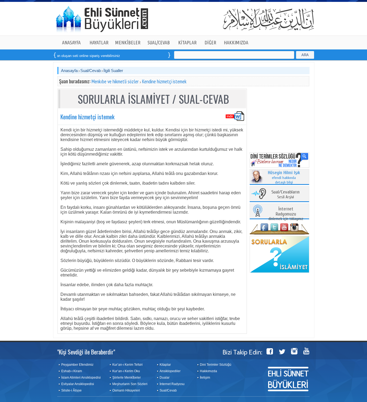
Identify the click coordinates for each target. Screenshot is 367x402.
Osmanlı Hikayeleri (126, 390)
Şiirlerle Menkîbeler (126, 377)
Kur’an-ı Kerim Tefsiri (127, 365)
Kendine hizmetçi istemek (164, 81)
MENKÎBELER (128, 42)
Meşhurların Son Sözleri (129, 384)
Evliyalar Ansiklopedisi (77, 384)
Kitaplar (165, 365)
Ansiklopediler (170, 371)
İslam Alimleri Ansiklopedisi (81, 377)
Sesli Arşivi (285, 194)
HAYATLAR (99, 42)
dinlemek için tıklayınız (285, 214)
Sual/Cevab (90, 70)
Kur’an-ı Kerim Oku (126, 371)
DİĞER (210, 42)
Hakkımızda (208, 371)
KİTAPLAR (187, 42)
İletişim (205, 377)
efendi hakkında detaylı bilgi (284, 178)
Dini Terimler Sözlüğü (215, 365)
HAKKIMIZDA (236, 42)
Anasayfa (69, 70)
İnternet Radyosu (172, 384)
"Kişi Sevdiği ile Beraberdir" (86, 351)
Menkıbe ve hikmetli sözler (115, 81)
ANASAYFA (71, 42)
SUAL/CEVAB (158, 42)
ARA (305, 55)
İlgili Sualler (113, 70)
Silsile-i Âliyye (71, 390)
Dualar (165, 377)
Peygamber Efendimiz (77, 365)
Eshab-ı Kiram (71, 371)
